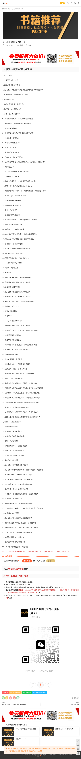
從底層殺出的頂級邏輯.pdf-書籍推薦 (14, 705)
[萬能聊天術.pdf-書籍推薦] (48, 731)
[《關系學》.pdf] (8, 741)
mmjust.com (59, 587)
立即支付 (27, 561)
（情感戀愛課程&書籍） (19, 584)
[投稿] (68, 3)
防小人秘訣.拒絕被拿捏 (39, 692)
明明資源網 (5, 3)
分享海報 (76, 698)
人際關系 (5, 692)
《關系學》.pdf (74, 705)
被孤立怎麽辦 (27, 692)
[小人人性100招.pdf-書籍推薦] (8, 731)
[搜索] (71, 3)
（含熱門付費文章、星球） (19, 582)
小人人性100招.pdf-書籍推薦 (25, 729)
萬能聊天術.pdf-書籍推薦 (64, 729)
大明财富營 (20, 45)
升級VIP (50, 561)
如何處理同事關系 (15, 692)
